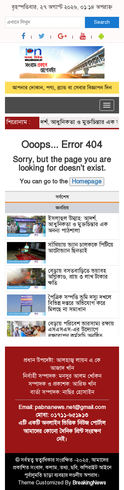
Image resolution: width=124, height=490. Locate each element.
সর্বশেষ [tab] (62, 197)
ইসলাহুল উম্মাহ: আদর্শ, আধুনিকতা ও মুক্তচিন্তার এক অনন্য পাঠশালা (78, 224)
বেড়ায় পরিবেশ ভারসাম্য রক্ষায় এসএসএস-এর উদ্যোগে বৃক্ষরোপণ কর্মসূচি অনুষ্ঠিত (81, 329)
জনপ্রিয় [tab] (62, 208)
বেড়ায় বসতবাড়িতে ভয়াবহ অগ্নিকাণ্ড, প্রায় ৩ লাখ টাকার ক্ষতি (78, 277)
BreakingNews (89, 482)
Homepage (87, 181)
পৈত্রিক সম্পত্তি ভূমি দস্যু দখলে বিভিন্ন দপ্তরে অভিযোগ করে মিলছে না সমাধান (79, 303)
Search (102, 22)
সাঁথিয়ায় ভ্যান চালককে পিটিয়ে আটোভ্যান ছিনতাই (80, 248)
